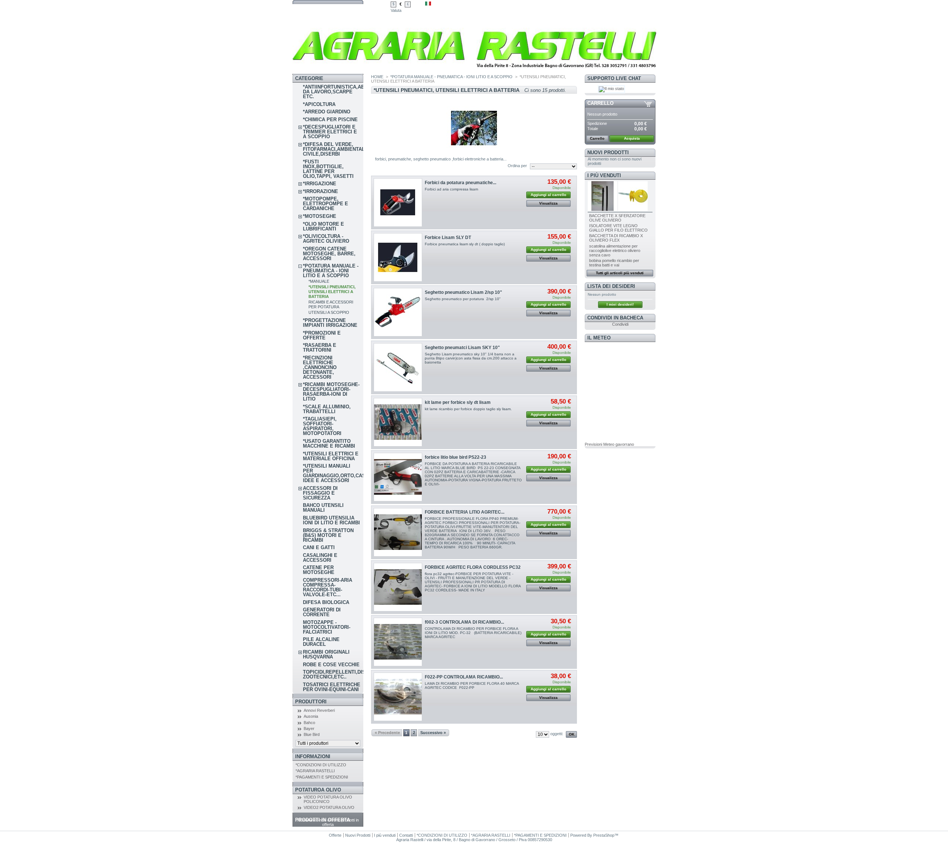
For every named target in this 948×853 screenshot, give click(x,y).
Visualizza (548, 203)
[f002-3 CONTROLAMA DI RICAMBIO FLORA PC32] (398, 642)
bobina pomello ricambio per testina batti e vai (614, 262)
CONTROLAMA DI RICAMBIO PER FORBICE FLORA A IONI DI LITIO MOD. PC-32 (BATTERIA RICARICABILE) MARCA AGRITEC (473, 633)
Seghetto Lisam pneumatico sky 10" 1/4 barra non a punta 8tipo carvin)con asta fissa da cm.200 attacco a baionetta (471, 358)
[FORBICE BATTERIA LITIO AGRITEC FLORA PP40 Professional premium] (398, 532)
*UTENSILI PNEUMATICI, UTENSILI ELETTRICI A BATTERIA (332, 292)
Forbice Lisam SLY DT (448, 237)
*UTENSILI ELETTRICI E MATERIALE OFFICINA (330, 456)
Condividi (620, 324)
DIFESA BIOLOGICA (326, 602)
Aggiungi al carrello (548, 195)
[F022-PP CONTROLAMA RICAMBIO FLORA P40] (398, 697)
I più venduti (604, 175)
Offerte (335, 835)
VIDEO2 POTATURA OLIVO (329, 807)
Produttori (311, 701)
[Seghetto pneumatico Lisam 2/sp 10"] (398, 312)
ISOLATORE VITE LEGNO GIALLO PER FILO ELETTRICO (618, 227)
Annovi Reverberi (319, 710)
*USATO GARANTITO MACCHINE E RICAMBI (329, 443)
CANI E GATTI (319, 547)
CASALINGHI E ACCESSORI (320, 557)
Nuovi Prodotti (608, 152)
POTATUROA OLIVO (318, 790)
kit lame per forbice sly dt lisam (458, 402)
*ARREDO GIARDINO (326, 111)
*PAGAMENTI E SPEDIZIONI (322, 777)
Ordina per (517, 165)
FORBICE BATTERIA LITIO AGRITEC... (464, 512)
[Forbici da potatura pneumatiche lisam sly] (398, 202)
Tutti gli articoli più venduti (620, 273)
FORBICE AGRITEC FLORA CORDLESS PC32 (473, 567)
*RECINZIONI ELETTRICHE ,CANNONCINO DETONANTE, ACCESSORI (320, 367)
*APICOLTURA (319, 104)
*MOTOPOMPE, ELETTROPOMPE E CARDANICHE (325, 203)
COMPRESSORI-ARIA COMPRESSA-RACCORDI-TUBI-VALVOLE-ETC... (327, 587)
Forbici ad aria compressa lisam (451, 189)
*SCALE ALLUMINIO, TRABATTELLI (327, 409)
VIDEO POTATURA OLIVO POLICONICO (328, 799)
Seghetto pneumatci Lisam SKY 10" (462, 347)
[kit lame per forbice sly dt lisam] (398, 422)
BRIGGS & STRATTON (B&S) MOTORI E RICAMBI (328, 535)
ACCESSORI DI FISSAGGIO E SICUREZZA (320, 493)
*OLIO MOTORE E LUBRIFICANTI (323, 226)
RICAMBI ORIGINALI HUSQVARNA (326, 654)
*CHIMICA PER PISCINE (330, 119)
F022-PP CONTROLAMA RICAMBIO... (464, 677)
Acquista (632, 138)
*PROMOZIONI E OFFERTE (322, 335)
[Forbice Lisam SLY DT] (398, 257)
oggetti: (556, 733)
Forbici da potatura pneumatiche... (460, 182)
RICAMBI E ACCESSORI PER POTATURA (330, 304)
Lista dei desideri (611, 286)
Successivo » (433, 732)
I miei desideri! (620, 304)
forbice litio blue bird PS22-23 (455, 457)
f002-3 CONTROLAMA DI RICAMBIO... (464, 622)
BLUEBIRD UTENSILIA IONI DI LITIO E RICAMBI (331, 520)
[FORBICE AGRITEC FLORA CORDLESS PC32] (398, 587)
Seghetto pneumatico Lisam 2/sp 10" (463, 292)
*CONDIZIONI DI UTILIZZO (321, 765)
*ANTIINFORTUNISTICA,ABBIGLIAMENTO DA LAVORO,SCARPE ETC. (350, 91)
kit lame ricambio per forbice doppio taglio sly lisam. (468, 409)
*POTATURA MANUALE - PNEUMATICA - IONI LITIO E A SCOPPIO (330, 270)
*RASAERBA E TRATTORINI (319, 347)
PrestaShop (603, 835)
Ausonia (311, 716)
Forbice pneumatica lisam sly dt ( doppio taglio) (465, 244)
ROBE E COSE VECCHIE (331, 664)
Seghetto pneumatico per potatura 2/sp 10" (463, 299)
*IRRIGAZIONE (319, 183)
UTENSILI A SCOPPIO (328, 312)
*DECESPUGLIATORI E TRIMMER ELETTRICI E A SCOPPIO (330, 131)
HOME (377, 76)
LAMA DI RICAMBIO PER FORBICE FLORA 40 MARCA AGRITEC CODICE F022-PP (472, 685)
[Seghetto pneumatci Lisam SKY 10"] (398, 367)
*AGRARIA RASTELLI (315, 771)
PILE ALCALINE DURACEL (321, 642)
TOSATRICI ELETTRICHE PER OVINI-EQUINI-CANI (331, 687)
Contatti (406, 835)
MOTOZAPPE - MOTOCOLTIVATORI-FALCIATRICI (326, 627)
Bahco (309, 722)
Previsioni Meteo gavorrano (609, 444)
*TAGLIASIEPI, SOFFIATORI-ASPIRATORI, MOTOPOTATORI (322, 426)
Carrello (600, 103)
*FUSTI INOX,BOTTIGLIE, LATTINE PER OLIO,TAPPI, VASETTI (328, 169)
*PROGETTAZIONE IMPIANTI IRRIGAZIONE (330, 323)
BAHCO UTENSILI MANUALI (323, 507)
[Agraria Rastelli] (474, 72)
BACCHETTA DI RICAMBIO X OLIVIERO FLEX (616, 237)
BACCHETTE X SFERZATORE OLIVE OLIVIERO (617, 217)
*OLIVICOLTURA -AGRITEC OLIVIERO (326, 238)
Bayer (309, 728)
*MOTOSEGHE (319, 216)
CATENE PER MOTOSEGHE (318, 570)
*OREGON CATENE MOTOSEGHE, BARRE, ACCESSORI (329, 253)
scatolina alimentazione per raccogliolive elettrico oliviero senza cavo (614, 250)
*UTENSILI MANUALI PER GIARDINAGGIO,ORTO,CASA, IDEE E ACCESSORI (336, 473)
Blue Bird (312, 734)
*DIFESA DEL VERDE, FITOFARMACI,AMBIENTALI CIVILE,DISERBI (334, 149)
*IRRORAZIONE (320, 191)
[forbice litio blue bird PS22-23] (398, 477)
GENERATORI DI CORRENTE (322, 612)
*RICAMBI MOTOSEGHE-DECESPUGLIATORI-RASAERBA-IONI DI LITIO (331, 392)
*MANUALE (318, 281)
